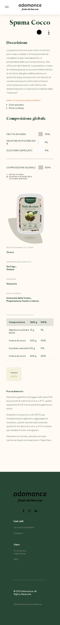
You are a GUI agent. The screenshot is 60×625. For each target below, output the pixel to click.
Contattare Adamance (20, 552)
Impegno (18, 533)
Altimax (38, 604)
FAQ (16, 559)
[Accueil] (30, 7)
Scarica (49, 32)
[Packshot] (30, 214)
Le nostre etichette (24, 527)
